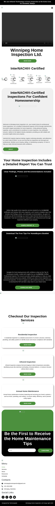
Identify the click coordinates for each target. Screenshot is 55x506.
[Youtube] (14, 497)
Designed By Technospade (9, 503)
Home (3, 467)
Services (4, 469)
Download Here (27, 287)
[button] (52, 7)
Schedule (4, 476)
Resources (5, 474)
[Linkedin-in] (10, 497)
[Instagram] (3, 497)
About (3, 471)
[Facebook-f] (6, 497)
